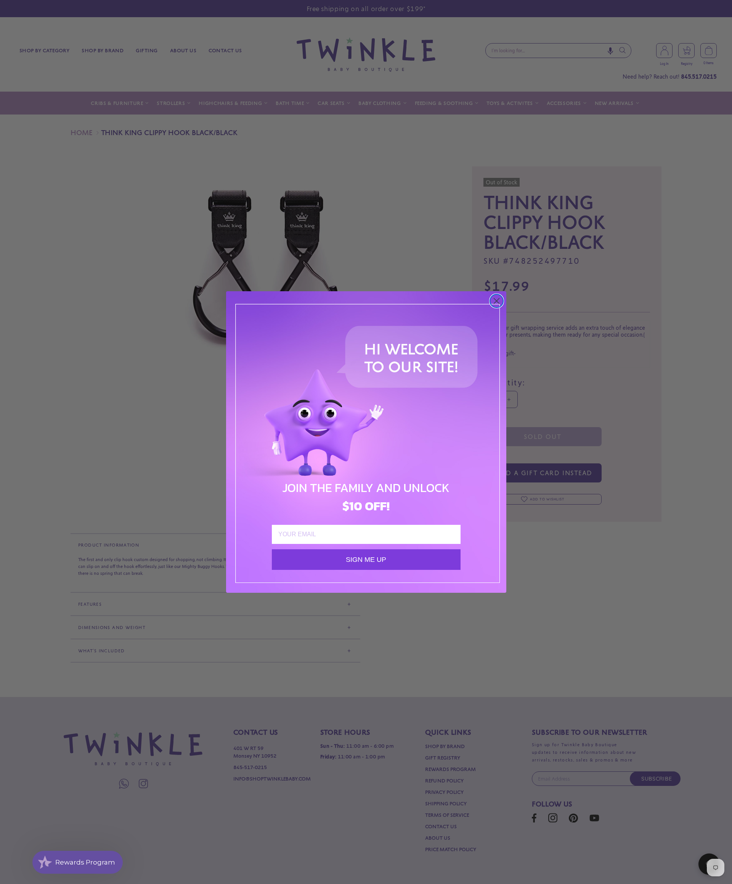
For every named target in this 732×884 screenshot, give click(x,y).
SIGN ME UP (366, 559)
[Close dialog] (496, 301)
